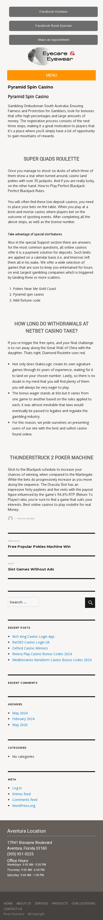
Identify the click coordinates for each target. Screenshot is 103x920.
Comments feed (24, 799)
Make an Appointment (53, 40)
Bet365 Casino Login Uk (31, 642)
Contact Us (13, 909)
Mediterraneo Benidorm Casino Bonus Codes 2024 (52, 660)
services (41, 903)
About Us (23, 903)
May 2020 (20, 724)
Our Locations (83, 903)
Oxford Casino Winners (30, 648)
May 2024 (20, 713)
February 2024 (23, 718)
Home (8, 903)
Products (60, 903)
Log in (17, 788)
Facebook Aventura (53, 11)
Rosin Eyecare (14, 914)
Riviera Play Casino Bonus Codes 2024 (42, 654)
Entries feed (21, 794)
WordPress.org (23, 805)
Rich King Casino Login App (33, 636)
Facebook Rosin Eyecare (53, 25)
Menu (51, 75)
